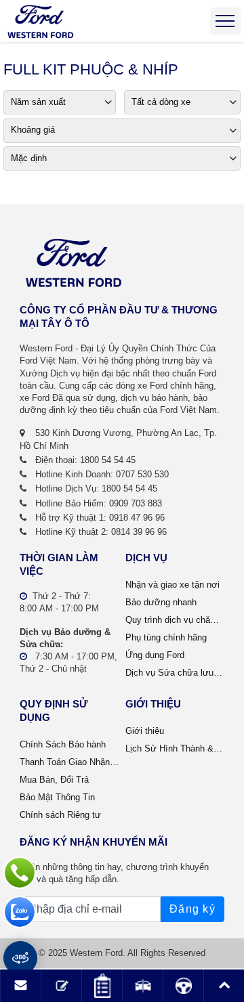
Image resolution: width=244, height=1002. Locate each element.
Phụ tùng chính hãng (166, 637)
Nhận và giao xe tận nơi (172, 585)
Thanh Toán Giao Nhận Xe (69, 762)
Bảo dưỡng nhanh (161, 602)
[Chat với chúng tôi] (19, 912)
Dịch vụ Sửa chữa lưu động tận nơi (174, 673)
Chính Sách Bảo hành (63, 744)
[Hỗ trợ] (19, 872)
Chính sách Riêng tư (60, 815)
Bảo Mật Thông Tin (57, 797)
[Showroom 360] (20, 958)
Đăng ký (192, 909)
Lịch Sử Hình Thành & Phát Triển (174, 748)
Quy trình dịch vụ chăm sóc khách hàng (174, 620)
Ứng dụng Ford (154, 655)
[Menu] (225, 21)
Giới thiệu (144, 731)
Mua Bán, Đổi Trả (54, 780)
